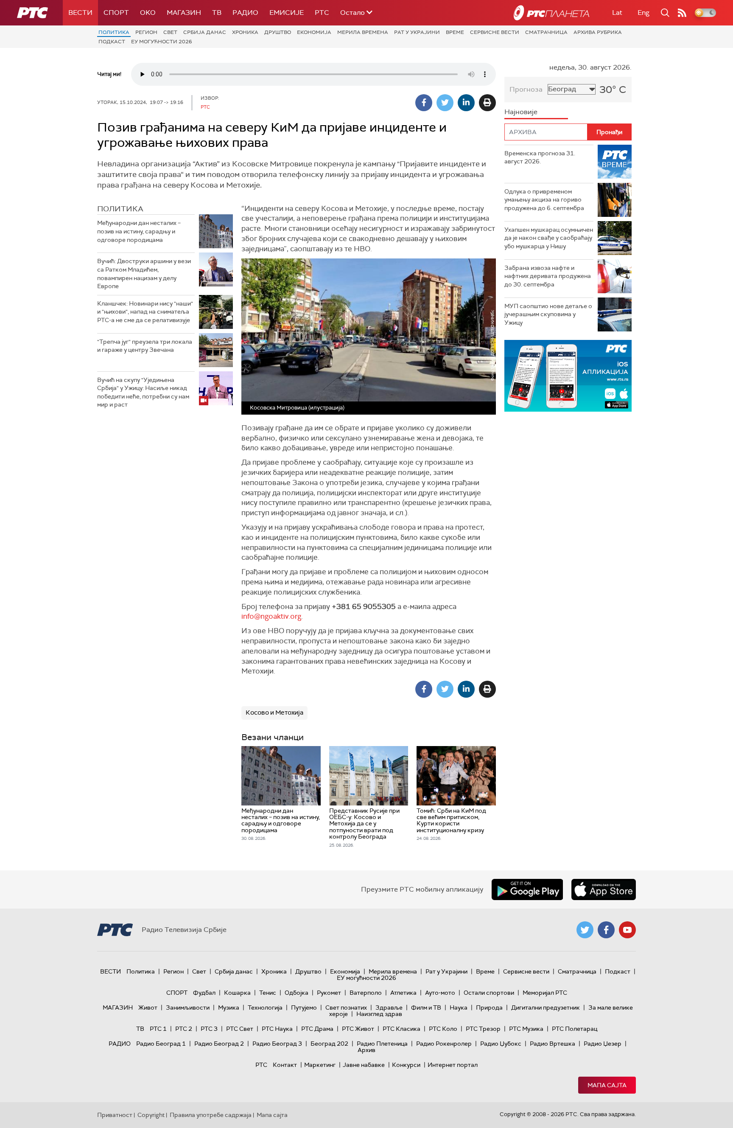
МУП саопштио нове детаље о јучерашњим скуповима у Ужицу (548, 314)
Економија (314, 32)
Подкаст (111, 41)
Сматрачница (546, 32)
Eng (643, 12)
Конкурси (406, 1065)
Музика (228, 1007)
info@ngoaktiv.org (271, 616)
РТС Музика (526, 1029)
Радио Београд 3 (277, 1043)
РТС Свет (239, 1029)
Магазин (184, 12)
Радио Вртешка (552, 1043)
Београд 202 (329, 1043)
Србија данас (204, 32)
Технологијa (265, 1007)
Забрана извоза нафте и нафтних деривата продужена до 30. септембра (547, 276)
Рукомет (329, 992)
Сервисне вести (494, 32)
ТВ (216, 12)
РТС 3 (209, 1029)
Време (455, 32)
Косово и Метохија (274, 712)
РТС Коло (443, 1029)
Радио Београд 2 (219, 1043)
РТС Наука (277, 1029)
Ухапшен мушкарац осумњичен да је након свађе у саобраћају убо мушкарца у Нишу (548, 238)
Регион (146, 32)
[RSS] (682, 12)
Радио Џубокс (500, 1043)
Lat (617, 12)
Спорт (116, 12)
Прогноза (526, 89)
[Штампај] (487, 102)
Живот (147, 1007)
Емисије (286, 12)
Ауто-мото (440, 992)
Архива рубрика (598, 32)
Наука (458, 1007)
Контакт (285, 1065)
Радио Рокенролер (444, 1043)
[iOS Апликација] (568, 376)
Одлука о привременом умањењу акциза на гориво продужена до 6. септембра (544, 200)
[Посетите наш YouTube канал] (627, 929)
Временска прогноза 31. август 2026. (539, 157)
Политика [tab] (120, 209)
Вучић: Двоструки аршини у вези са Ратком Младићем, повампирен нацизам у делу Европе (144, 273)
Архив (366, 1050)
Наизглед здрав (379, 1014)
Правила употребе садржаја (211, 1115)
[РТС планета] (551, 12)
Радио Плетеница (382, 1043)
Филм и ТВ (426, 1007)
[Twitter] (444, 102)
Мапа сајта (607, 1085)
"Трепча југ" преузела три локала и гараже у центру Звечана (144, 346)
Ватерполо (366, 992)
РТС (322, 12)
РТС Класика (401, 1029)
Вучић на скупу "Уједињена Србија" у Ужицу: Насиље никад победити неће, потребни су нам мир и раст (143, 392)
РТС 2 (183, 1029)
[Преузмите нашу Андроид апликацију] (527, 889)
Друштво (277, 32)
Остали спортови (489, 992)
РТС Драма (317, 1029)
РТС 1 (158, 1029)
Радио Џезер (602, 1043)
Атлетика (403, 992)
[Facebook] (423, 102)
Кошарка (237, 992)
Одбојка (296, 992)
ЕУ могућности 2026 (161, 41)
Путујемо (304, 1007)
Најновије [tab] (520, 111)
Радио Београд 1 (161, 1043)
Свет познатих (346, 1007)
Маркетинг (320, 1065)
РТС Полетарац (574, 1029)
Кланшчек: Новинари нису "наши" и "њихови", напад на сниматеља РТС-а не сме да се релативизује (145, 312)
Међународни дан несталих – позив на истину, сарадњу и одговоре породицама (139, 231)
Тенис (267, 992)
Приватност (114, 1115)
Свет (170, 32)
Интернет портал (453, 1065)
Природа (489, 1007)
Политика (113, 32)
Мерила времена (362, 32)
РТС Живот (358, 1029)
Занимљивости (188, 1007)
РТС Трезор (483, 1029)
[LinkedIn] (466, 102)
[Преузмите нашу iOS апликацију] (603, 889)
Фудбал (204, 992)
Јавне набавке (364, 1065)
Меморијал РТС (545, 992)
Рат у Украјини (417, 32)
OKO (148, 12)
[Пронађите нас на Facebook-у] (606, 929)
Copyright (151, 1115)
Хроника (245, 32)
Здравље (389, 1007)
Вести (80, 12)
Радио (245, 12)
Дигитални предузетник (545, 1007)
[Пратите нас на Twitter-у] (584, 929)
